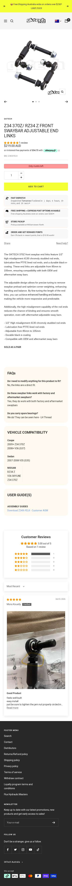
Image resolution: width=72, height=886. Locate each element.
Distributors (10, 744)
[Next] (66, 98)
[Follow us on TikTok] (38, 846)
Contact (8, 738)
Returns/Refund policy (16, 750)
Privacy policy (11, 762)
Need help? (62, 239)
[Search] (11, 17)
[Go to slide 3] (36, 98)
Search (8, 732)
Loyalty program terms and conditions (18, 782)
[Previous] (5, 98)
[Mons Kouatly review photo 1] (36, 646)
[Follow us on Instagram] (23, 846)
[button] (11, 139)
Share (7, 239)
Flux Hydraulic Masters (16, 790)
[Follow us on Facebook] (8, 846)
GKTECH (8, 115)
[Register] (53, 819)
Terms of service (13, 768)
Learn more (58, 4)
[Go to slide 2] (32, 98)
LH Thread (46, 413)
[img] (14, 596)
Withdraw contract (13, 774)
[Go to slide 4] (39, 98)
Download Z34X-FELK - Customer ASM (27, 506)
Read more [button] (12, 704)
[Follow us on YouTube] (30, 846)
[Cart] (66, 17)
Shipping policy (12, 756)
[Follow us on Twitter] (15, 846)
